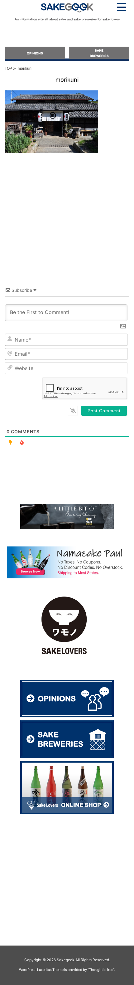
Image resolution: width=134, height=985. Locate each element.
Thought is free (101, 969)
